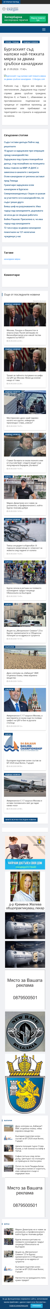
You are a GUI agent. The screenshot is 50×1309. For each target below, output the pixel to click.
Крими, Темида (12, 42)
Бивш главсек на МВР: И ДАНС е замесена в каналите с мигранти (21, 170)
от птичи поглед (11, 2)
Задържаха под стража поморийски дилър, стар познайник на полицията (24, 161)
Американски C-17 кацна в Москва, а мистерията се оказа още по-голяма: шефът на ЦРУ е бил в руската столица (24, 719)
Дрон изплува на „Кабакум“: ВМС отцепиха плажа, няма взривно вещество (23, 675)
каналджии (9, 259)
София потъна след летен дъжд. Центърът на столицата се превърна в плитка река (30, 1158)
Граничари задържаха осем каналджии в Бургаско (19, 187)
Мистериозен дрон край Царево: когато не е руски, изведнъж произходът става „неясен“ (23, 420)
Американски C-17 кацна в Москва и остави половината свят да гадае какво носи (24, 803)
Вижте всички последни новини (20, 819)
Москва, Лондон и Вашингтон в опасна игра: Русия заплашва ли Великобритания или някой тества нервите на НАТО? (24, 334)
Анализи (9, 689)
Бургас (8, 477)
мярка (17, 259)
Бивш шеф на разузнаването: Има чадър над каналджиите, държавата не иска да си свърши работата (23, 210)
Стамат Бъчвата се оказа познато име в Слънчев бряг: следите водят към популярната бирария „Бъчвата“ (25, 463)
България (9, 647)
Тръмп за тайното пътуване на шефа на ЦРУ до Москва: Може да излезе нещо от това (25, 377)
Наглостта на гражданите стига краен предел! (30, 1278)
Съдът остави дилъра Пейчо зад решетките (21, 144)
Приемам (36, 1306)
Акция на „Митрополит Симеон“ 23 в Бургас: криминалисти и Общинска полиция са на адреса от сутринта (25, 633)
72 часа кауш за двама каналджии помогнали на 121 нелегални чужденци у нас (22, 232)
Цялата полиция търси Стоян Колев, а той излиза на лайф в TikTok (30, 1148)
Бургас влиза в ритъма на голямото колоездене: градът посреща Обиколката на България (24, 590)
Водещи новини (30, 42)
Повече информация (18, 1306)
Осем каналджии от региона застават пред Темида (24, 178)
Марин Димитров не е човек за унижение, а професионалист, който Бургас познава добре (25, 505)
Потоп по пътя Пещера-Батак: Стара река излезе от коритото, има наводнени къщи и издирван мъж (30, 1170)
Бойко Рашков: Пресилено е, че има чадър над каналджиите (23, 221)
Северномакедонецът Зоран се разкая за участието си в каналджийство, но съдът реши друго (24, 198)
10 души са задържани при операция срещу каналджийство (24, 153)
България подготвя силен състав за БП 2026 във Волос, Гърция (24, 761)
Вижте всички (39, 301)
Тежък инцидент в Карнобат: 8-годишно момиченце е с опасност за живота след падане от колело (24, 548)
